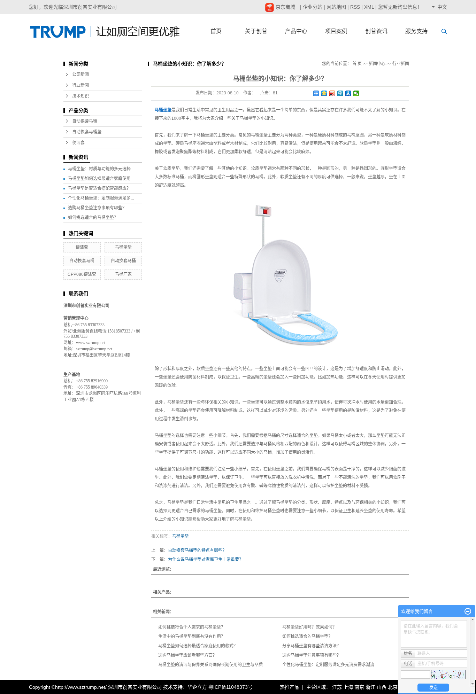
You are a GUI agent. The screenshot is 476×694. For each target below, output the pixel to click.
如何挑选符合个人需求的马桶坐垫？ (191, 627)
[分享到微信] (356, 93)
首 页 (357, 63)
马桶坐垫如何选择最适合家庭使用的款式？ (198, 646)
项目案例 (336, 31)
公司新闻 (80, 74)
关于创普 (256, 31)
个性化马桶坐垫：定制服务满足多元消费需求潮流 (328, 664)
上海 (348, 687)
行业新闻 (80, 85)
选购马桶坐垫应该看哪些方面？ (187, 655)
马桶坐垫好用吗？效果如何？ (309, 627)
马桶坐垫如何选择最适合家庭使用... (101, 178)
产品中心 (296, 31)
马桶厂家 (123, 274)
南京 (359, 687)
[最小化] (468, 611)
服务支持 (416, 31)
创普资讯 (376, 31)
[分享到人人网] (348, 93)
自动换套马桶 (84, 121)
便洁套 (78, 142)
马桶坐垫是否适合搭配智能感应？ (99, 188)
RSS (355, 7)
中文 (442, 7)
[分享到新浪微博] (332, 93)
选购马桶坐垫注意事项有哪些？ (97, 207)
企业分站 (312, 7)
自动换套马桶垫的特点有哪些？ (197, 550)
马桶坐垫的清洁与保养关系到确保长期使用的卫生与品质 (210, 664)
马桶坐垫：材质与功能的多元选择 (99, 168)
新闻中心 (377, 63)
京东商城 (284, 7)
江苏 (337, 687)
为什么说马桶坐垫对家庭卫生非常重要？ (205, 559)
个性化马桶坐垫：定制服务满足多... (101, 198)
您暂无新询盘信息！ (400, 7)
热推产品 (289, 687)
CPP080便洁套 (82, 274)
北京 (393, 687)
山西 (381, 687)
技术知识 (80, 96)
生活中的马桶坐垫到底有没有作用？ (191, 636)
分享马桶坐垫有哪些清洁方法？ (311, 646)
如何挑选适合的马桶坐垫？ (93, 217)
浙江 (370, 687)
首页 (216, 31)
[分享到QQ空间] (324, 93)
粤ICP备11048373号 (230, 687)
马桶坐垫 (123, 247)
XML (369, 7)
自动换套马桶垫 (86, 132)
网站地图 (336, 7)
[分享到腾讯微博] (340, 93)
